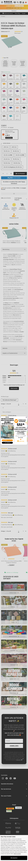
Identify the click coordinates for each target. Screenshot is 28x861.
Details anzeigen (17, 853)
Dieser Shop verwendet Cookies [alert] (8, 837)
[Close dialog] (26, 417)
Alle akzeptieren (14, 858)
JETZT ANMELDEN (7, 442)
